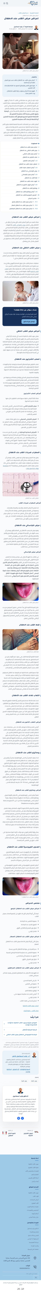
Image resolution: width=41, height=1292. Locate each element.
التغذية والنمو (35, 1174)
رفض (18, 1289)
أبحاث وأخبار (35, 1181)
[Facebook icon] (22, 1118)
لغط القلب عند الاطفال (32, 178)
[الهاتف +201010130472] (35, 1266)
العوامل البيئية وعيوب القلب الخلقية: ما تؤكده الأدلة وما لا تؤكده (22, 1023)
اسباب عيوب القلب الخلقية (31, 1005)
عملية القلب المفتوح (33, 1167)
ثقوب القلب (36, 1196)
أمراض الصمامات (34, 1200)
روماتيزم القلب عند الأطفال (31, 188)
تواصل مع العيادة (34, 1232)
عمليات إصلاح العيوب (33, 1207)
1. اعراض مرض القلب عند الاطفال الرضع (24, 202)
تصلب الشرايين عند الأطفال (31, 157)
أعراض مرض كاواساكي (29, 174)
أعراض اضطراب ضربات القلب (28, 167)
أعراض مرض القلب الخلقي (31, 154)
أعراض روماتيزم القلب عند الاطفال (26, 191)
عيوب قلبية (24, 1081)
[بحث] (7, 3)
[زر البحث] (36, 1277)
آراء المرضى (15, 1069)
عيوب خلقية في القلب (19, 225)
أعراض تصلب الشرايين (30, 160)
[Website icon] (18, 1118)
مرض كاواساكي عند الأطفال (30, 171)
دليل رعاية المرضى (34, 1217)
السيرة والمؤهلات (25, 1069)
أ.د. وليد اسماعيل (19, 26)
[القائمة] (4, 3)
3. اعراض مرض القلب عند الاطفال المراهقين (23, 208)
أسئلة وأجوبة (35, 1214)
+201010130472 (25, 1268)
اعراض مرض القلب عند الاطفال (29, 147)
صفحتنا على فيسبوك (33, 1249)
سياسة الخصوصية (34, 1242)
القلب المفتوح (35, 1203)
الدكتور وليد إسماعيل (33, 1228)
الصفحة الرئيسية (34, 13)
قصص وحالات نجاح (33, 1235)
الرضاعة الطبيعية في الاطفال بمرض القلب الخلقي (21, 1034)
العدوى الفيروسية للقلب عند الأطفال (27, 195)
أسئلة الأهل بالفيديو (34, 1178)
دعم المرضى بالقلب (23, 13)
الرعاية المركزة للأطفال (30, 1029)
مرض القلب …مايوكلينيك (31, 1010)
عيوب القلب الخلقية (33, 1164)
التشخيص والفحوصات (33, 1210)
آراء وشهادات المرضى (33, 1239)
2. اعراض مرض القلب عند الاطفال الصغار (24, 205)
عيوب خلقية (34, 1081)
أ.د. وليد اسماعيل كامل (21, 1056)
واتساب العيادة (35, 1246)
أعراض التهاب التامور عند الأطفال (26, 185)
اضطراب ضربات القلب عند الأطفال (29, 164)
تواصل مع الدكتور (29, 321)
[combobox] (20, 1274)
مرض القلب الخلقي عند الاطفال (29, 150)
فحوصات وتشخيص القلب (32, 1171)
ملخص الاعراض (33, 198)
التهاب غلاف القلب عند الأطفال (29, 181)
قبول (22, 1289)
